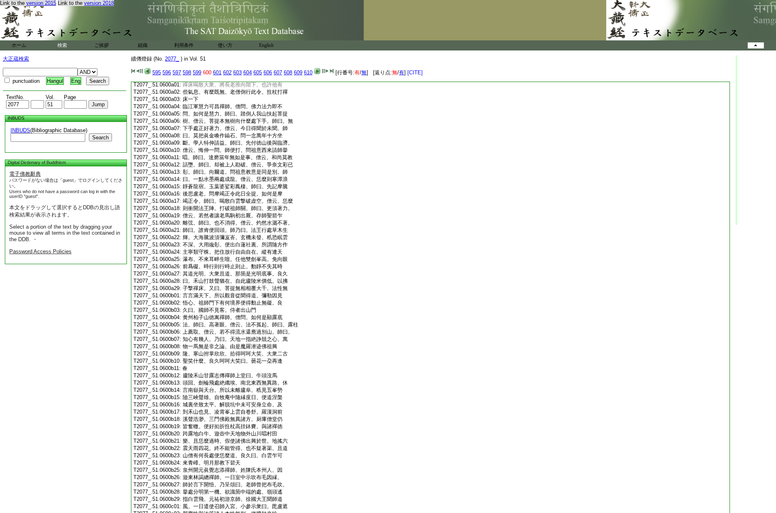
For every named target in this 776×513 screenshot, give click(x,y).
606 (268, 72)
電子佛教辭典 (25, 174)
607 (278, 72)
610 (308, 72)
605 (257, 72)
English (266, 45)
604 (247, 72)
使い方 (225, 45)
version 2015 (41, 3)
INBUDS (20, 130)
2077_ (172, 59)
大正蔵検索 (16, 59)
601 (217, 72)
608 (288, 72)
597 (177, 72)
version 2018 (99, 3)
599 (197, 72)
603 (237, 72)
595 (156, 72)
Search (100, 138)
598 (187, 72)
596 (166, 72)
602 (227, 72)
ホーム (19, 45)
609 (298, 72)
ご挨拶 (101, 45)
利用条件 (184, 45)
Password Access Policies (40, 251)
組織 (143, 45)
